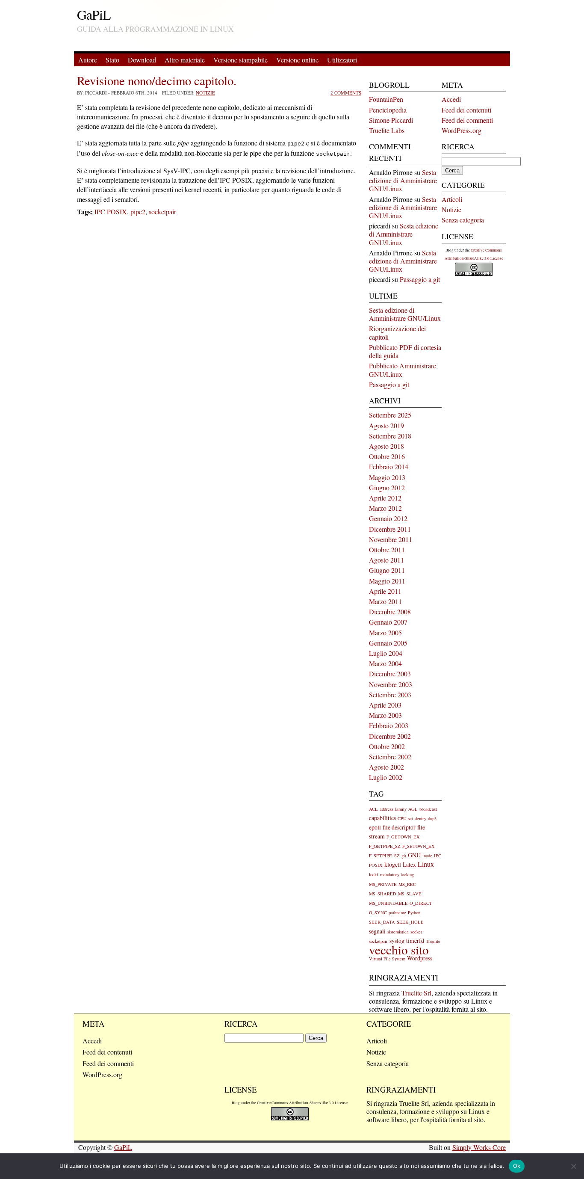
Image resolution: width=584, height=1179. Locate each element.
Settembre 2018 (390, 435)
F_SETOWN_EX (418, 846)
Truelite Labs (386, 130)
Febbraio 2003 (388, 725)
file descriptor (399, 827)
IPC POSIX (110, 211)
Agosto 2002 (386, 766)
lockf (373, 874)
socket (416, 932)
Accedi (451, 99)
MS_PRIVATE (383, 884)
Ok (517, 1165)
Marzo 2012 (385, 508)
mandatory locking (397, 874)
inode (427, 856)
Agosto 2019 (386, 425)
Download (142, 59)
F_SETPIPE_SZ (384, 856)
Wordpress (419, 958)
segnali (377, 931)
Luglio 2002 (385, 777)
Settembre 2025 (390, 414)
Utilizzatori (342, 59)
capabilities (382, 818)
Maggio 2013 (387, 477)
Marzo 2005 (385, 632)
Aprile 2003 (385, 704)
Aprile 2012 (385, 497)
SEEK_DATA (382, 922)
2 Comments (345, 92)
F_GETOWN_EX (403, 837)
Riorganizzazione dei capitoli (397, 332)
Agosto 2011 (386, 559)
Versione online (297, 59)
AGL (413, 809)
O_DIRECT (421, 903)
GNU (414, 855)
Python (414, 912)
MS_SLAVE (410, 894)
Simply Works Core (479, 1147)
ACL (373, 809)
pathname (397, 912)
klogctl (392, 864)
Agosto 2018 (386, 445)
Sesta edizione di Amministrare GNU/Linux (403, 180)
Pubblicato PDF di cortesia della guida (405, 351)
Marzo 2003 (385, 715)
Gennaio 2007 (388, 621)
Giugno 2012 (387, 487)
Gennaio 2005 (388, 642)
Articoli (452, 199)
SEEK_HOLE (410, 922)
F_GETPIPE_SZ (385, 846)
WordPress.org (461, 130)
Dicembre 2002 (390, 736)
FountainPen (386, 99)
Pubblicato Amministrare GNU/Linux (402, 369)
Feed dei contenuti (466, 109)
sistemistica (398, 932)
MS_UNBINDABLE (388, 903)
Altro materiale (185, 59)
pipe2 (137, 211)
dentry (420, 818)
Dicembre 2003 (390, 673)
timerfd (415, 940)
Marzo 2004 (385, 663)
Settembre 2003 (390, 694)
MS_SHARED (382, 894)
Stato (112, 59)
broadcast (428, 809)
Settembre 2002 (390, 756)
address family (393, 809)
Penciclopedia (388, 109)
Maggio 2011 (387, 580)
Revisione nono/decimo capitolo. (156, 80)
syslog (396, 940)
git (403, 856)
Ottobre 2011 (387, 549)
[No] (573, 1166)
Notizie (205, 92)
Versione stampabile (240, 59)
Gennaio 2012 (388, 518)
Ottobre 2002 (387, 746)
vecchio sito (399, 949)
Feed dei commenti (467, 120)
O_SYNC (378, 912)
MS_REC (407, 884)
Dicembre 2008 (390, 611)
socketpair (162, 211)
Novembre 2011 (390, 539)
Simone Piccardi (391, 120)
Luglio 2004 (385, 653)
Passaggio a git (420, 279)
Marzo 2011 (385, 601)
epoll (375, 827)
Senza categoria (463, 219)
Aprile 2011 (385, 591)
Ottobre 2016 (387, 456)
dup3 (432, 818)
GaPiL (94, 14)
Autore (87, 59)
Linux (426, 864)
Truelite (433, 941)
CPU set (405, 818)
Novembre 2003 (390, 684)
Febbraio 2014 (388, 466)
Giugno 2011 (387, 570)
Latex (409, 864)
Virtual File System (387, 959)
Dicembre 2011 (390, 528)
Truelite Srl (416, 992)
